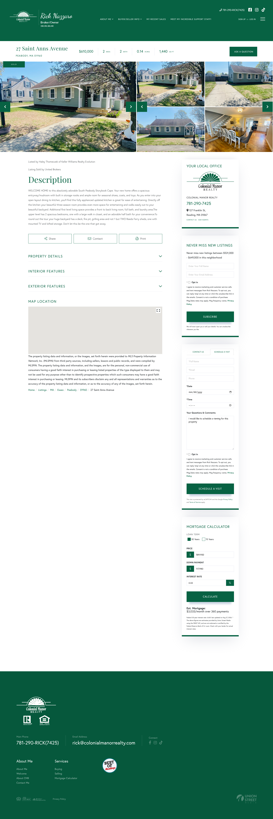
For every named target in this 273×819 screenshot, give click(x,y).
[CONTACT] (243, 51)
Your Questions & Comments (201, 412)
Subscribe (210, 316)
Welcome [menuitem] (21, 773)
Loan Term (193, 534)
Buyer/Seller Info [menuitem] (129, 19)
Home (31, 390)
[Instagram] (155, 742)
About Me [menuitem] (105, 19)
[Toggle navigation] (262, 19)
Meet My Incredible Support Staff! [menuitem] (191, 19)
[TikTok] (161, 742)
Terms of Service (195, 502)
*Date (189, 386)
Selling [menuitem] (58, 773)
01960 (83, 390)
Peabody (72, 390)
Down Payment (195, 562)
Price (189, 548)
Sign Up (242, 19)
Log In (252, 19)
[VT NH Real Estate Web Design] (247, 799)
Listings (42, 390)
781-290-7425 (199, 203)
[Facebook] (150, 742)
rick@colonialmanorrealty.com (104, 742)
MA (52, 390)
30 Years (195, 539)
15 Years (210, 539)
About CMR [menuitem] (22, 778)
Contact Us (192, 220)
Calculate (210, 596)
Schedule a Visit (222, 352)
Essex (60, 390)
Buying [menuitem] (58, 769)
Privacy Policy (228, 499)
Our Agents (203, 220)
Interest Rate (194, 576)
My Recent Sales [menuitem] (156, 19)
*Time (189, 399)
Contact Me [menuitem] (22, 782)
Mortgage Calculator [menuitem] (66, 778)
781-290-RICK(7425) (233, 10)
